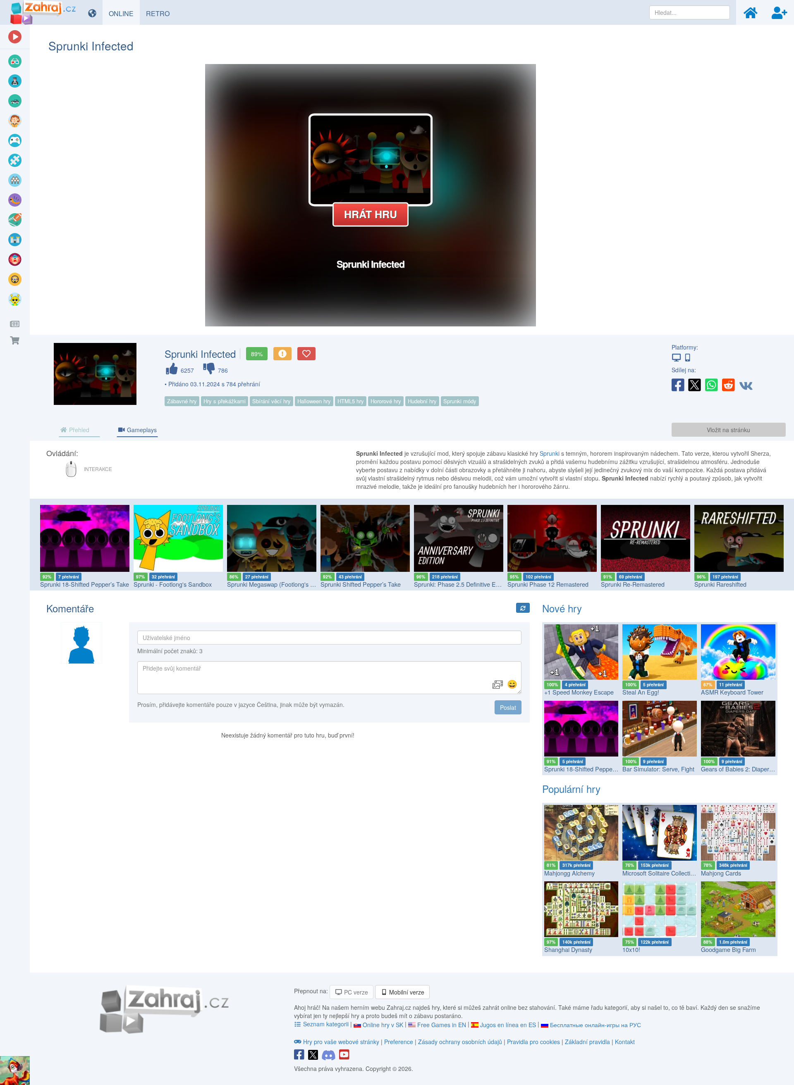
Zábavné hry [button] (182, 401)
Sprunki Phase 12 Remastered (547, 584)
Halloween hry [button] (314, 401)
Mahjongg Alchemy (569, 872)
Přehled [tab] (78, 430)
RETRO (161, 13)
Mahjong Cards (721, 872)
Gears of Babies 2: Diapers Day (742, 768)
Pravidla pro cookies (533, 1041)
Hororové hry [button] (386, 401)
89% (257, 354)
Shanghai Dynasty (568, 949)
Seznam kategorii (325, 1024)
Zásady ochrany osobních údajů (460, 1041)
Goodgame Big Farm (728, 949)
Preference (399, 1041)
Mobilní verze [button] (405, 992)
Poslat (508, 707)
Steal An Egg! (640, 692)
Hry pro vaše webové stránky (341, 1041)
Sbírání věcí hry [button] (271, 401)
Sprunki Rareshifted (720, 584)
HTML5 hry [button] (350, 401)
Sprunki (550, 453)
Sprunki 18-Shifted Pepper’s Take (84, 584)
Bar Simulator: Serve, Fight (658, 768)
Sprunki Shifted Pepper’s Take (360, 584)
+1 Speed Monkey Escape (579, 692)
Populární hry (571, 788)
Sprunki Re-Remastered (633, 584)
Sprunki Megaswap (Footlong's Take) (276, 584)
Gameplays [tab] (141, 430)
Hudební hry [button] (422, 401)
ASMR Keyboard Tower (732, 692)
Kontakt (625, 1041)
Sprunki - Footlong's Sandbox (173, 584)
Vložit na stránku (728, 430)
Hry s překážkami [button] (224, 401)
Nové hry (562, 608)
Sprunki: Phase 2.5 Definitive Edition (462, 584)
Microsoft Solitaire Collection (659, 872)
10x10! (631, 949)
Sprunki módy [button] (459, 401)
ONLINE (124, 13)
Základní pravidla (587, 1041)
